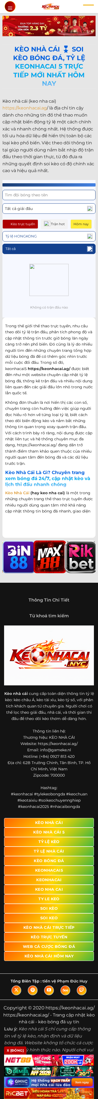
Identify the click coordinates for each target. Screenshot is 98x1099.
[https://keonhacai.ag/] (50, 6)
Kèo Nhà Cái (17, 492)
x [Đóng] (15, 1050)
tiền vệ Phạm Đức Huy (64, 981)
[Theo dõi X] (16, 990)
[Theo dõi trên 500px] (65, 990)
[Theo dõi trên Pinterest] (33, 990)
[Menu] (10, 6)
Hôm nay (81, 224)
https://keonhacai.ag (24, 108)
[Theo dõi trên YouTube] (49, 990)
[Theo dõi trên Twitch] (82, 990)
